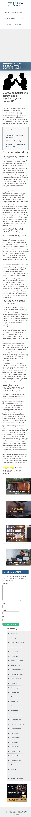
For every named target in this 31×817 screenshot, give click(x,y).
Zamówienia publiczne (17, 778)
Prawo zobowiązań (16, 765)
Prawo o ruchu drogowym (18, 715)
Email (4, 610)
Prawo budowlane (16, 679)
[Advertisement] (15, 45)
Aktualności (14, 633)
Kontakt (18, 24)
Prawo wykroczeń (16, 760)
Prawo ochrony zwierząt (17, 724)
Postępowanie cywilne (17, 669)
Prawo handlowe (15, 692)
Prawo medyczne (15, 710)
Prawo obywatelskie (16, 719)
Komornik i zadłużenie (17, 660)
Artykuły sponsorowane (17, 642)
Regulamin (24, 811)
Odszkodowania (15, 665)
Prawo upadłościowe (16, 756)
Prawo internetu (15, 697)
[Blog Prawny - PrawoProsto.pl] (15, 4)
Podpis (4, 603)
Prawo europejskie (16, 688)
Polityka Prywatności (10, 812)
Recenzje (13, 769)
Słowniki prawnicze (11, 18)
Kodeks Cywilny (15, 656)
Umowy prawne (17, 12)
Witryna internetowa (8, 617)
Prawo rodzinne (15, 737)
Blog (23, 18)
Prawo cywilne (15, 683)
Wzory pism (14, 774)
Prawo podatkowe (16, 728)
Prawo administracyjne (17, 674)
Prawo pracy (14, 733)
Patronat (8, 24)
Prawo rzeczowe (15, 746)
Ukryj (18, 129)
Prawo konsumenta (16, 706)
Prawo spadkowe (15, 751)
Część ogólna (14, 651)
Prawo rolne (14, 742)
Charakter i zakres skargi (13, 132)
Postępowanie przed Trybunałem (16, 141)
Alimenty (13, 638)
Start (7, 12)
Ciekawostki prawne (16, 647)
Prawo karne (14, 701)
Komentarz (5, 583)
